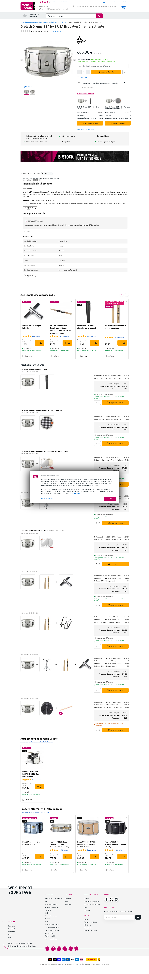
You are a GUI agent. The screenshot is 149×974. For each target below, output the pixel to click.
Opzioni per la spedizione (92, 904)
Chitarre (47, 919)
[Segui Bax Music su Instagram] (116, 899)
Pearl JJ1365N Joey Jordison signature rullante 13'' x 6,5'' (115, 844)
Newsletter (68, 904)
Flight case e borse (51, 939)
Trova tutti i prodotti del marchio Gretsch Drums (37, 742)
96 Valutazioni (91, 336)
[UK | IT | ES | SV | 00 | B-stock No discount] (75, 156)
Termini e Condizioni (90, 922)
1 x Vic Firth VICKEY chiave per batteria (107, 622)
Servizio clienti (91, 894)
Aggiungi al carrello (117, 402)
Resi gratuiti (44, 6)
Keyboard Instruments (52, 927)
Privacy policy (88, 928)
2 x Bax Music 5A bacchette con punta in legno (108, 707)
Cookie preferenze (47, 498)
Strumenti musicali (51, 916)
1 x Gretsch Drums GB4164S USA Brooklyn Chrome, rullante (108, 376)
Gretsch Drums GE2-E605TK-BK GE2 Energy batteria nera (31, 774)
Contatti (86, 899)
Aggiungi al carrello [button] (107, 72)
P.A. (46, 901)
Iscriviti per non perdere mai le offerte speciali (118, 911)
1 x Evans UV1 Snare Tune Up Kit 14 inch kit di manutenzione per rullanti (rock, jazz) (108, 539)
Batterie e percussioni (52, 924)
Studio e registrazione (51, 907)
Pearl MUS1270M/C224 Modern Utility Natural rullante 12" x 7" (86, 844)
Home (86, 919)
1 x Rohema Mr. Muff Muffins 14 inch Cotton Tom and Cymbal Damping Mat (108, 419)
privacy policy (75, 493)
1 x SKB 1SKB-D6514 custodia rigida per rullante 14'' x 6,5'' (108, 705)
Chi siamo (68, 899)
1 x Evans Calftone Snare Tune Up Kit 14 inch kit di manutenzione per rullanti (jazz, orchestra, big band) (108, 460)
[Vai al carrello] (123, 7)
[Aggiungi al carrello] (39, 343)
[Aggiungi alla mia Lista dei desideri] (125, 71)
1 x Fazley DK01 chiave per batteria (105, 581)
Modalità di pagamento (91, 901)
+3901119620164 (26, 943)
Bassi (46, 922)
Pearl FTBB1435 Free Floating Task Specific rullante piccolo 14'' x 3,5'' (60, 844)
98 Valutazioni (64, 336)
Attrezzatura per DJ (51, 904)
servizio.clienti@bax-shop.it (27, 946)
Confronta (28, 356)
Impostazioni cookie (90, 931)
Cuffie (46, 913)
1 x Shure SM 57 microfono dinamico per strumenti (108, 378)
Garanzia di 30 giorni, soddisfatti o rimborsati (54, 9)
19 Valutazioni (119, 337)
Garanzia (87, 910)
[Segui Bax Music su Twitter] (111, 899)
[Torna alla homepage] (25, 15)
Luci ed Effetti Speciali (52, 930)
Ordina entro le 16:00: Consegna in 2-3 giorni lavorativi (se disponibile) (96, 6)
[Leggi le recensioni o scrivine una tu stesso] (25, 31)
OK (111, 499)
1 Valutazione (36, 780)
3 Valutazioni (118, 850)
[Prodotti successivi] (127, 295)
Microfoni (48, 910)
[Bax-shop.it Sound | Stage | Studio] (28, 6)
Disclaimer (87, 925)
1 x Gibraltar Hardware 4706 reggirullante (108, 661)
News (66, 901)
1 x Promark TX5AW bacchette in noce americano (108, 578)
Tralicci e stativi (50, 936)
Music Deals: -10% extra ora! (54, 899)
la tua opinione (57, 31)
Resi (85, 907)
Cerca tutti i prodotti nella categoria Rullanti (36, 812)
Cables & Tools (49, 933)
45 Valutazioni (36, 336)
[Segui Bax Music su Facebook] (106, 899)
